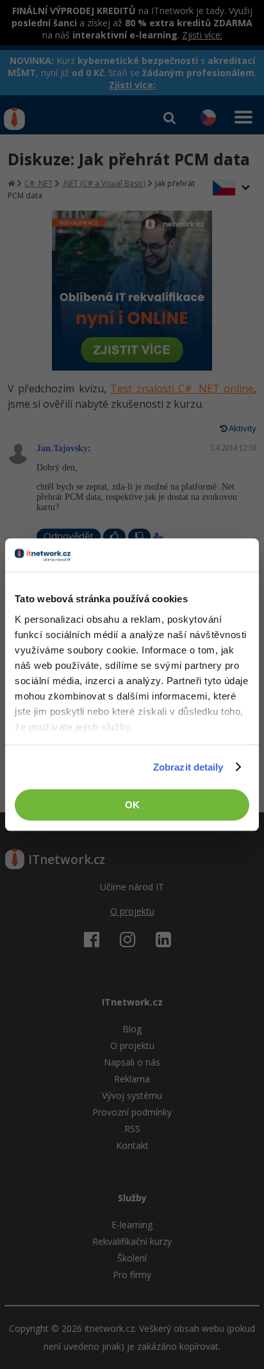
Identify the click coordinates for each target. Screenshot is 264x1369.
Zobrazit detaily (188, 767)
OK (132, 804)
